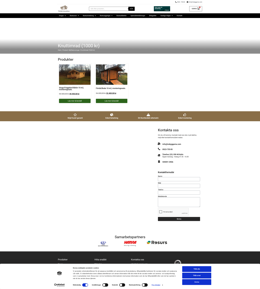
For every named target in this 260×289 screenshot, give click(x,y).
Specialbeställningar (138, 16)
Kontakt (179, 16)
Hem (59, 50)
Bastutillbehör (121, 16)
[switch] (105, 285)
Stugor (61, 16)
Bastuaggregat (105, 16)
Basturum (73, 16)
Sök (131, 9)
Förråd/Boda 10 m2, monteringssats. (111, 88)
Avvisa (196, 282)
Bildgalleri (152, 16)
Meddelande (162, 196)
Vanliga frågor (165, 16)
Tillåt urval (196, 275)
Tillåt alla (197, 269)
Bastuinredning (88, 16)
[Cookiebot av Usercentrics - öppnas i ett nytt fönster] (59, 285)
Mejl (159, 183)
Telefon (160, 190)
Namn (160, 176)
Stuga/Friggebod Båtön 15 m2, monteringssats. (71, 89)
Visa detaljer (156, 285)
